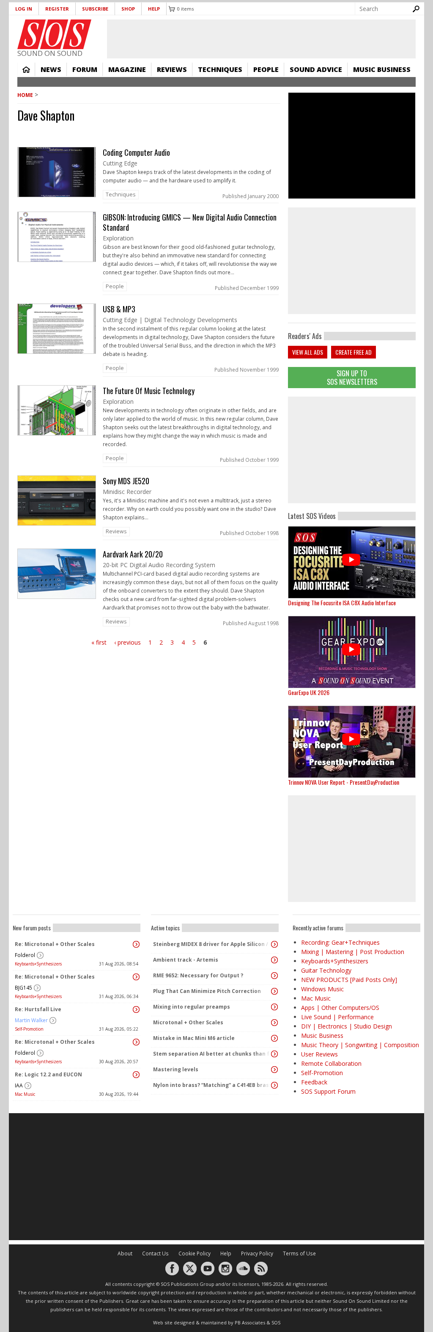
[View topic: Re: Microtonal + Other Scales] (136, 944)
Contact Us (155, 1253)
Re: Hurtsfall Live (38, 1009)
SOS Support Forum (328, 1091)
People (266, 69)
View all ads (307, 351)
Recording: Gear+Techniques (340, 942)
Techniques (220, 69)
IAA (19, 1085)
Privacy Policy (257, 1253)
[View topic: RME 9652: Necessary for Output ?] (274, 975)
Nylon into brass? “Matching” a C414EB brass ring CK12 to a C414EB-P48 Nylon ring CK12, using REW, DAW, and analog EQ (212, 1085)
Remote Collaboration (331, 1063)
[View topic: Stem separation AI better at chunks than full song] (274, 1054)
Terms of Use (299, 1253)
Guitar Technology (326, 970)
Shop (128, 9)
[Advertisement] (351, 450)
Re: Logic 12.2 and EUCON (48, 1074)
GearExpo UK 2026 (308, 692)
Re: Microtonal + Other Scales (55, 944)
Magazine (127, 69)
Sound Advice (316, 69)
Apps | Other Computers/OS (340, 1008)
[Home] (54, 34)
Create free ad (353, 351)
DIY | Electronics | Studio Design (346, 1026)
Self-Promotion (29, 1029)
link (148, 175)
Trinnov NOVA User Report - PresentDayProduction (343, 782)
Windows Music (322, 989)
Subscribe (95, 9)
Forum (84, 69)
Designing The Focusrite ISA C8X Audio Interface (342, 602)
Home (26, 69)
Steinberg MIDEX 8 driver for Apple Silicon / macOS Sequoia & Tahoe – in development (212, 944)
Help (154, 9)
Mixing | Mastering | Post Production (352, 952)
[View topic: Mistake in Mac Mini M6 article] (274, 1038)
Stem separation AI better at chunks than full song (212, 1053)
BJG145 (23, 987)
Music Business (382, 69)
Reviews (172, 69)
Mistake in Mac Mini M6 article (194, 1038)
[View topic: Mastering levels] (274, 1069)
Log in (23, 9)
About (125, 1253)
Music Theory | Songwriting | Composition (360, 1045)
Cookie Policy (194, 1253)
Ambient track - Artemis (185, 959)
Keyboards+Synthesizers (38, 964)
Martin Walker (31, 1020)
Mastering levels (175, 1069)
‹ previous (127, 642)
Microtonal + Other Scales (188, 1022)
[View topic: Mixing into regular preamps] (274, 1007)
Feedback (314, 1082)
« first (99, 642)
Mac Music (25, 1094)
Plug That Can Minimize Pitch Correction (207, 991)
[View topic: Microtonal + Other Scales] (274, 1022)
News (51, 69)
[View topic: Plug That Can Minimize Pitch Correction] (274, 991)
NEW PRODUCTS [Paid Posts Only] (349, 980)
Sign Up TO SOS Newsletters (352, 377)
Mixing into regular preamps (191, 1006)
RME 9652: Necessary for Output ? (198, 975)
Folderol (25, 955)
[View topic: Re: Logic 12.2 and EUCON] (136, 1074)
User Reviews (319, 1054)
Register (57, 9)
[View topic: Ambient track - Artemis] (274, 960)
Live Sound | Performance (337, 1017)
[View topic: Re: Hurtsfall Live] (136, 1009)
